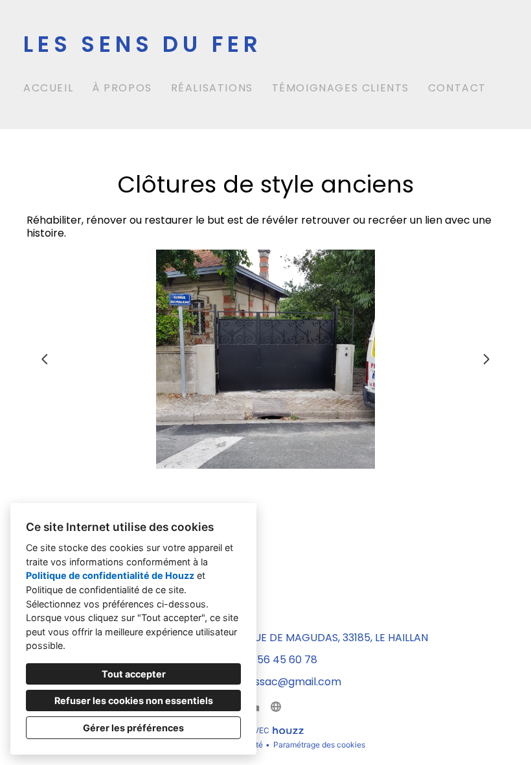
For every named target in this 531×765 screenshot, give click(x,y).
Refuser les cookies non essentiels (133, 700)
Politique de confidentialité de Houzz (110, 575)
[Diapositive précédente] (45, 359)
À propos (122, 87)
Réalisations (212, 87)
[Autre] (275, 706)
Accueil (48, 87)
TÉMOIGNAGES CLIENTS (340, 87)
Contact (457, 87)
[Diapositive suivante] (486, 359)
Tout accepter (134, 673)
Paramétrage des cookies (319, 744)
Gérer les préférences (133, 727)
